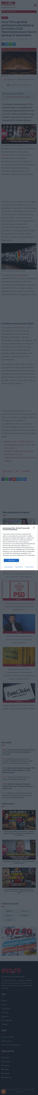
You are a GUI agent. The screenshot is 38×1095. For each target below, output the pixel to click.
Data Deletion (9, 567)
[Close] (34, 528)
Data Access (19, 567)
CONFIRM (11, 560)
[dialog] (19, 547)
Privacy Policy (29, 567)
